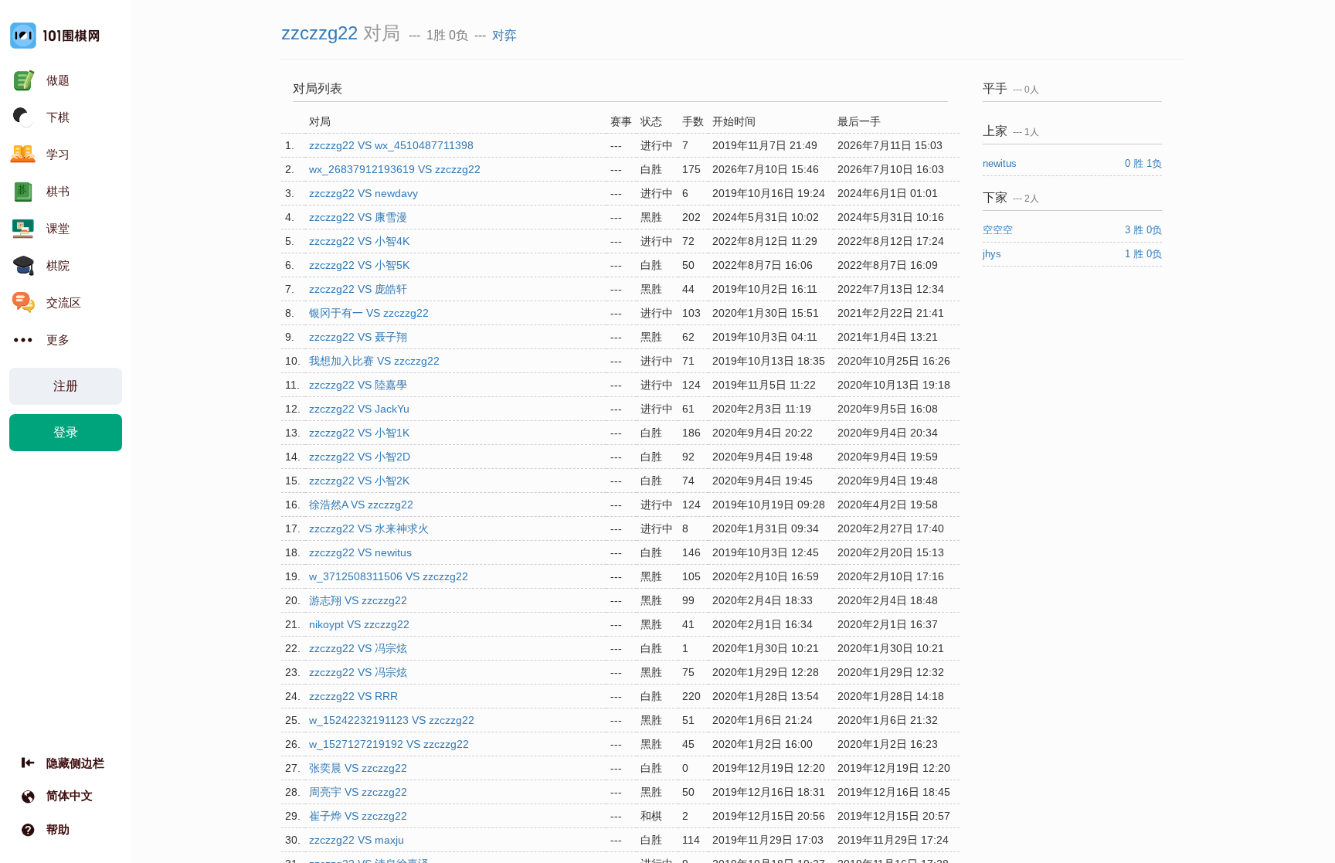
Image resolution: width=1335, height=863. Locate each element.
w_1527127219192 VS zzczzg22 (389, 744)
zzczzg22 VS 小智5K (359, 265)
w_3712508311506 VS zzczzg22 (388, 576)
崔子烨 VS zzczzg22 (358, 816)
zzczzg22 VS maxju (356, 840)
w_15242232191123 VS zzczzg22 (391, 720)
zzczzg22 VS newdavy (363, 193)
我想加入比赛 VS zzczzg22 (374, 361)
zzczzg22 (319, 32)
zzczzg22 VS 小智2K (359, 480)
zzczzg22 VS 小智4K (359, 241)
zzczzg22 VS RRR (353, 696)
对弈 (504, 35)
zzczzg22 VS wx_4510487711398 (391, 145)
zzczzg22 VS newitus (360, 552)
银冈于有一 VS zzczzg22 (369, 313)
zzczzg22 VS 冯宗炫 (358, 648)
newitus (1001, 163)
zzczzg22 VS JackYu (359, 409)
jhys (993, 254)
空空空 (999, 230)
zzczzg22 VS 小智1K (359, 432)
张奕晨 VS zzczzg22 (358, 768)
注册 (65, 385)
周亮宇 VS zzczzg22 (358, 792)
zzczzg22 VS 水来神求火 (369, 528)
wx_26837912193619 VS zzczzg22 (395, 169)
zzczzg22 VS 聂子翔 (358, 337)
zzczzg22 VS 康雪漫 (358, 217)
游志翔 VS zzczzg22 (358, 600)
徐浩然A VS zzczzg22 (361, 504)
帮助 (58, 829)
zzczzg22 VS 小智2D (359, 456)
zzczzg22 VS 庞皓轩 (358, 289)
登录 (65, 432)
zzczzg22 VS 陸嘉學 (358, 385)
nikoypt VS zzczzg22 (359, 624)
